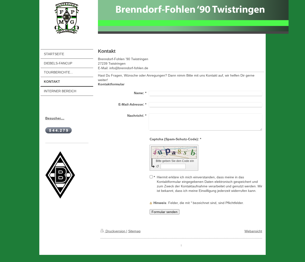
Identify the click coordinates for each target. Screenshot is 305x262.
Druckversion (115, 231)
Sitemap (134, 231)
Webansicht (253, 231)
